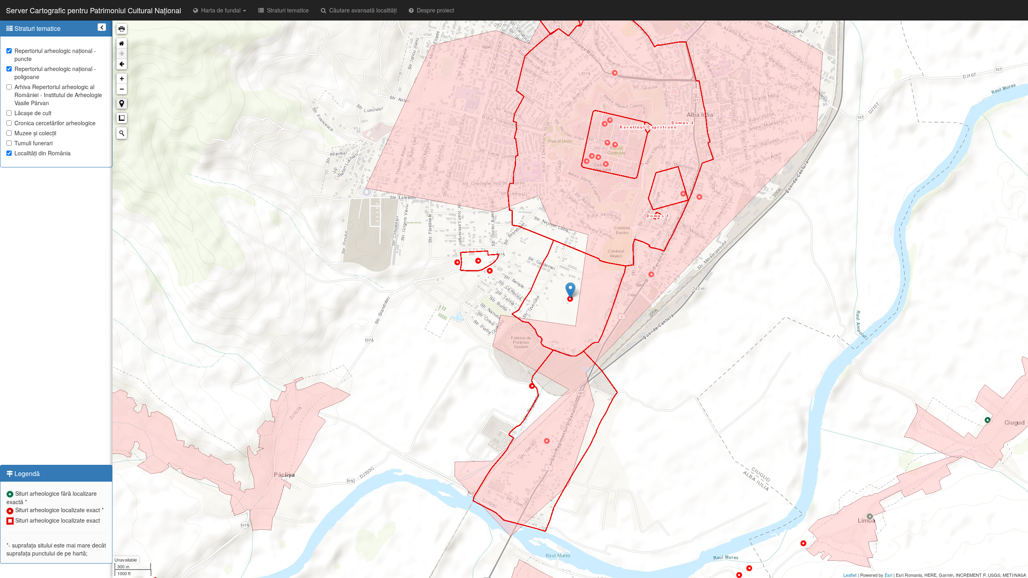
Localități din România (42, 153)
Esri (888, 575)
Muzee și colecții (35, 133)
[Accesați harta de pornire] (121, 43)
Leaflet (850, 575)
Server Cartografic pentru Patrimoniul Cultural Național (93, 10)
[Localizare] (121, 103)
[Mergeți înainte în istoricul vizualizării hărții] (121, 54)
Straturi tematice (286, 10)
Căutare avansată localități (361, 10)
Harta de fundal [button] (220, 10)
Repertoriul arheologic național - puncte (55, 55)
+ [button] (122, 78)
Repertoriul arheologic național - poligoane (55, 73)
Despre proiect (434, 10)
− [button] (122, 89)
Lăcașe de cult (32, 113)
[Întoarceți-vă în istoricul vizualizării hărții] (121, 64)
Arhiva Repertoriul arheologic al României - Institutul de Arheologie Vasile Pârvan (58, 95)
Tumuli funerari (33, 143)
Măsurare (121, 118)
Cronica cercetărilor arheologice (55, 123)
